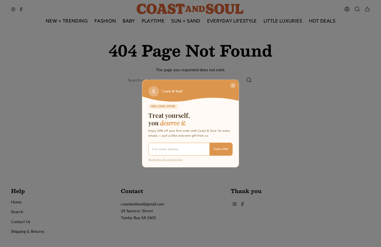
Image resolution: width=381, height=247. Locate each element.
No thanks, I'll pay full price (165, 159)
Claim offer (220, 149)
